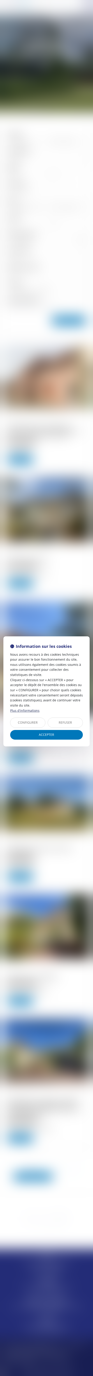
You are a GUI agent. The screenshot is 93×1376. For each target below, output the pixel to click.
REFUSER (65, 722)
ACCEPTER (46, 734)
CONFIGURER (28, 722)
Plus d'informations (25, 710)
